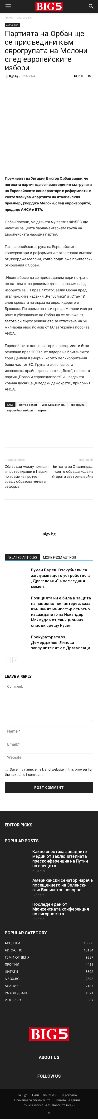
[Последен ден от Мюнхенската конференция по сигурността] (17, 910)
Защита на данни (67, 1100)
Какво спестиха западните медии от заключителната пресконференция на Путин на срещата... (60, 858)
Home (9, 18)
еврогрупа (77, 404)
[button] (8, 6)
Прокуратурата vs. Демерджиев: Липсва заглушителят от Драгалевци (60, 642)
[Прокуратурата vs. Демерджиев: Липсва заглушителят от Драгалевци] (17, 642)
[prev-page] (8, 660)
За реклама (69, 1095)
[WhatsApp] (42, 87)
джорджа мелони (53, 404)
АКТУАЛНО (24, 18)
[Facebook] (9, 87)
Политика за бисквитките (32, 1100)
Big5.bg (13, 76)
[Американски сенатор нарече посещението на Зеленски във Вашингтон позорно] (17, 886)
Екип (35, 1095)
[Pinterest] (31, 87)
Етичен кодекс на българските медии (49, 1105)
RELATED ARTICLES (22, 558)
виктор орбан (28, 404)
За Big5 (23, 1095)
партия (42, 410)
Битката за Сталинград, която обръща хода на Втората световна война (72, 471)
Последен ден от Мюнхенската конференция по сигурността (60, 909)
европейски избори (20, 410)
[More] (54, 87)
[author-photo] (49, 527)
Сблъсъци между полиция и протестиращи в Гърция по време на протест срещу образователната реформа (27, 476)
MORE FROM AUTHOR (59, 558)
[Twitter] (20, 87)
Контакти (49, 1095)
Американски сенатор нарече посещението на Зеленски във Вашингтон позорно (62, 885)
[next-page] (15, 660)
